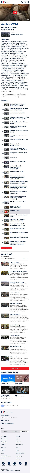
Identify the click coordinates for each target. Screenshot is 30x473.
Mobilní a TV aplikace (6, 456)
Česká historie (5, 96)
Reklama (18, 439)
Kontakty (18, 458)
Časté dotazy (19, 456)
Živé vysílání (4, 439)
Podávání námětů (20, 453)
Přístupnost (17, 470)
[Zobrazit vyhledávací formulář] (22, 2)
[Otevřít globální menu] (28, 2)
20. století (23, 94)
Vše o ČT (3, 458)
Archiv (3, 94)
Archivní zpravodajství (10, 94)
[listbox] (15, 431)
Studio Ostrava (19, 444)
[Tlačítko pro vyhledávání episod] (24, 258)
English (2, 470)
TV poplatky (4, 441)
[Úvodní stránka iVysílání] (5, 2)
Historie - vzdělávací (13, 96)
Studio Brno (18, 441)
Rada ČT (17, 447)
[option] (5, 432)
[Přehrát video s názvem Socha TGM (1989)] (15, 12)
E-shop (3, 453)
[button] (15, 12)
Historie (18, 94)
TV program (4, 436)
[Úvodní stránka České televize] (7, 412)
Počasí (2, 450)
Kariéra (17, 450)
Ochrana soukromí (10, 470)
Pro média (18, 436)
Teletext (3, 444)
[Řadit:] (28, 258)
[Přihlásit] (25, 2)
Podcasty (3, 447)
